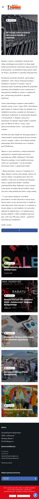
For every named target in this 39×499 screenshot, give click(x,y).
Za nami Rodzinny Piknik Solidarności (16, 373)
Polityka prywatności (6, 463)
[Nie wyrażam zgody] (37, 492)
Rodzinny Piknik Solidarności (18, 409)
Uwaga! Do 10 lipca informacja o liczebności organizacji (19, 338)
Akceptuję (12, 496)
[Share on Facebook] (19, 230)
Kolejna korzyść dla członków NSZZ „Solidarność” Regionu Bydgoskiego (18, 302)
